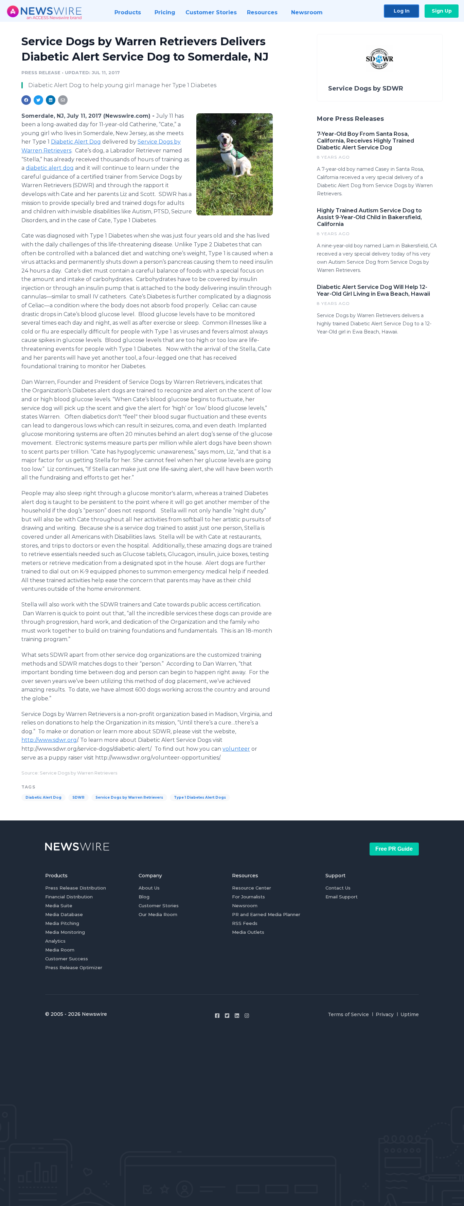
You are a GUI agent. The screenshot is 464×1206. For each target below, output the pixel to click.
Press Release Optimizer (73, 967)
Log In (402, 11)
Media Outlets (248, 932)
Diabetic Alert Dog (76, 141)
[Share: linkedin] (51, 100)
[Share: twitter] (38, 100)
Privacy (385, 1014)
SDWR (78, 797)
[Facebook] (217, 1015)
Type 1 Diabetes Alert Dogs (200, 797)
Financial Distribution (69, 896)
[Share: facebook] (26, 100)
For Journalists (248, 896)
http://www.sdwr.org (49, 740)
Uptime (409, 1014)
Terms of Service (348, 1014)
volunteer (236, 749)
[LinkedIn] (237, 1015)
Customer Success (66, 958)
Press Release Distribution (75, 888)
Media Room (59, 949)
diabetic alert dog (50, 168)
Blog (144, 896)
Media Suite (58, 905)
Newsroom (244, 905)
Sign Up (442, 11)
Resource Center (251, 888)
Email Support (341, 896)
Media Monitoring (65, 932)
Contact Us (338, 888)
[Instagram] (247, 1015)
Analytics (55, 941)
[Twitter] (227, 1015)
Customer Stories (159, 905)
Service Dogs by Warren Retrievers (129, 797)
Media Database (64, 914)
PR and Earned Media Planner (266, 914)
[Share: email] (63, 100)
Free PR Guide (394, 849)
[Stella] (234, 164)
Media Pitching (62, 923)
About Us (149, 888)
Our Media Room (158, 914)
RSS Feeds (244, 923)
